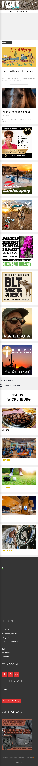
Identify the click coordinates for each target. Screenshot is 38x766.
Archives (25, 11)
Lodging (5, 645)
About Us (12, 11)
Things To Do (7, 637)
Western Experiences (10, 641)
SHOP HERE (6, 460)
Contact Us (6, 657)
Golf (3, 649)
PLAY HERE (6, 487)
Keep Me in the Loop (11, 701)
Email (4, 689)
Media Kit (19, 11)
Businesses (6, 653)
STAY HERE (6, 517)
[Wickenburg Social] (12, 9)
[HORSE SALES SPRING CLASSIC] (19, 107)
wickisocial (6, 75)
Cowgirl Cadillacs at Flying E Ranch (17, 71)
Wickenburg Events (9, 634)
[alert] (19, 385)
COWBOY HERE (7, 551)
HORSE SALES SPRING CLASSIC (16, 112)
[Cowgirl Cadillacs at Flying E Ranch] (19, 66)
